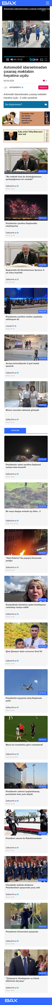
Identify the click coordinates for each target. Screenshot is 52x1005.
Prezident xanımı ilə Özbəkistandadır (24, 838)
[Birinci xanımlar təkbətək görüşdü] (26, 394)
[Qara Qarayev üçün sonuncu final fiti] (26, 635)
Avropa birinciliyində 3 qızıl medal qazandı (22, 364)
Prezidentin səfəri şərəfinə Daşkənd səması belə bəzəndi (23, 465)
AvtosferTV (10, 326)
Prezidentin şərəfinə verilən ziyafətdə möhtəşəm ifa (24, 318)
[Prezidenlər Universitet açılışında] (26, 916)
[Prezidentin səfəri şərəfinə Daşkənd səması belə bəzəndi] (26, 448)
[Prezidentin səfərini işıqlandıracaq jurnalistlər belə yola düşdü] (26, 775)
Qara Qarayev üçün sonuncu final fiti (24, 651)
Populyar (15, 430)
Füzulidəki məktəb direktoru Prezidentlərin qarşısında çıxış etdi (23, 886)
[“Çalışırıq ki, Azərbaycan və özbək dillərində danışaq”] (26, 962)
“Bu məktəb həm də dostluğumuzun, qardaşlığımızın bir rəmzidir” (24, 177)
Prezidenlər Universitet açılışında (22, 931)
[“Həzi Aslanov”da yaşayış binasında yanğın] (26, 542)
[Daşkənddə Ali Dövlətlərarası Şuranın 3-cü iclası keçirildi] (26, 254)
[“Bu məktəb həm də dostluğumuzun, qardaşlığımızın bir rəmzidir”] (26, 161)
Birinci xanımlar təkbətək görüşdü (22, 410)
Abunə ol (43, 87)
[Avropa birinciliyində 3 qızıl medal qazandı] (26, 347)
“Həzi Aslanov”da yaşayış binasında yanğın (23, 559)
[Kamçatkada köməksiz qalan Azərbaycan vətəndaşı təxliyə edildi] (26, 589)
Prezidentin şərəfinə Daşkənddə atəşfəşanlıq (21, 224)
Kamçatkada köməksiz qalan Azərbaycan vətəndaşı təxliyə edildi (26, 605)
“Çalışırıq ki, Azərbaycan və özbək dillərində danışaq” (22, 979)
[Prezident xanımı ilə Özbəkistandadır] (26, 822)
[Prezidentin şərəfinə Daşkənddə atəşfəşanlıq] (26, 207)
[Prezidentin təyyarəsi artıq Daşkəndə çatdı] (26, 682)
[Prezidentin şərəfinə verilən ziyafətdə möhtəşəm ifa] (26, 301)
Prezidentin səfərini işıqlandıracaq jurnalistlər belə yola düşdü (22, 792)
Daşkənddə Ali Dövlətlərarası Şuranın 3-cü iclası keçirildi (25, 271)
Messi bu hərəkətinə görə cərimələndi (24, 745)
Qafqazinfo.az (11, 186)
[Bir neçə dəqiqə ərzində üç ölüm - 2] (26, 495)
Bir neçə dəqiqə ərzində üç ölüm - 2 (23, 511)
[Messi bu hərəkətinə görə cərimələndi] (26, 729)
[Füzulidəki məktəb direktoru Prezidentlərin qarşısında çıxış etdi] (26, 869)
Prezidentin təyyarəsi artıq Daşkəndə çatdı (24, 699)
